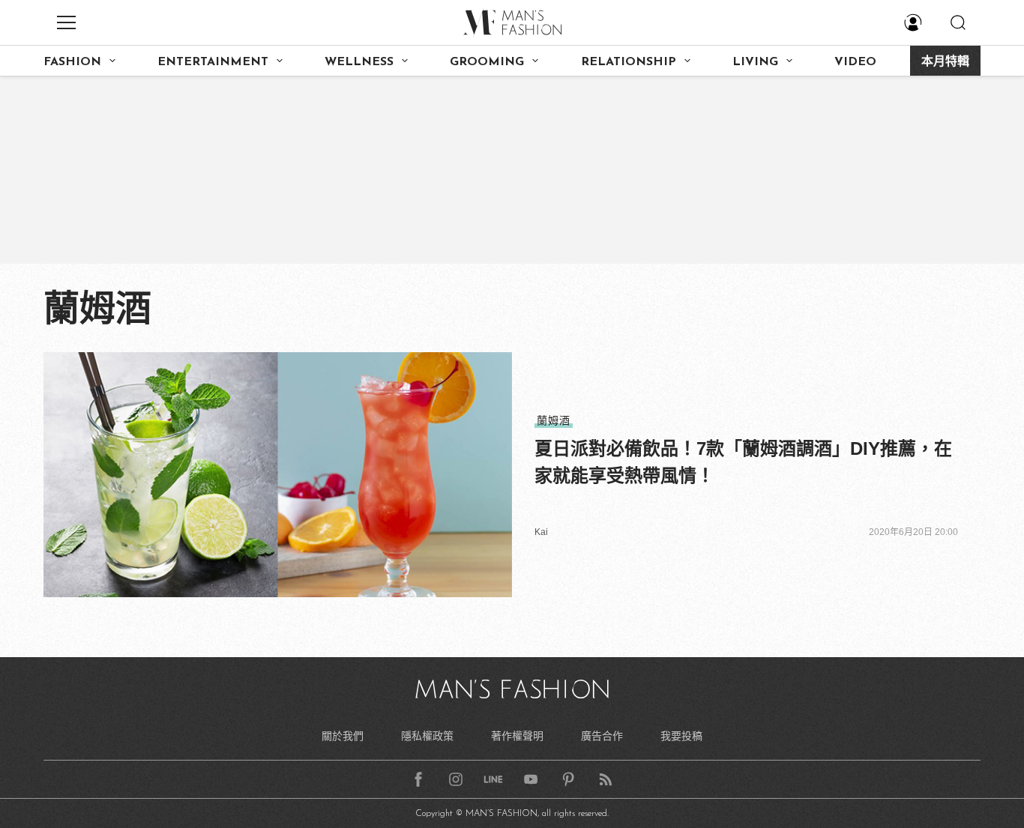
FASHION (72, 62)
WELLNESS (359, 62)
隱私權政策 (427, 736)
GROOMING (487, 62)
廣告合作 (602, 736)
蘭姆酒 (553, 420)
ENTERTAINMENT (212, 62)
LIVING (755, 62)
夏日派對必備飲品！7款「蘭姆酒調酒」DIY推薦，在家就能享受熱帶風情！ (743, 462)
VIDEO (855, 62)
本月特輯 (945, 62)
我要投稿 (681, 736)
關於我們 (343, 736)
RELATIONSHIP (628, 62)
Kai (541, 532)
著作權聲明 (517, 736)
